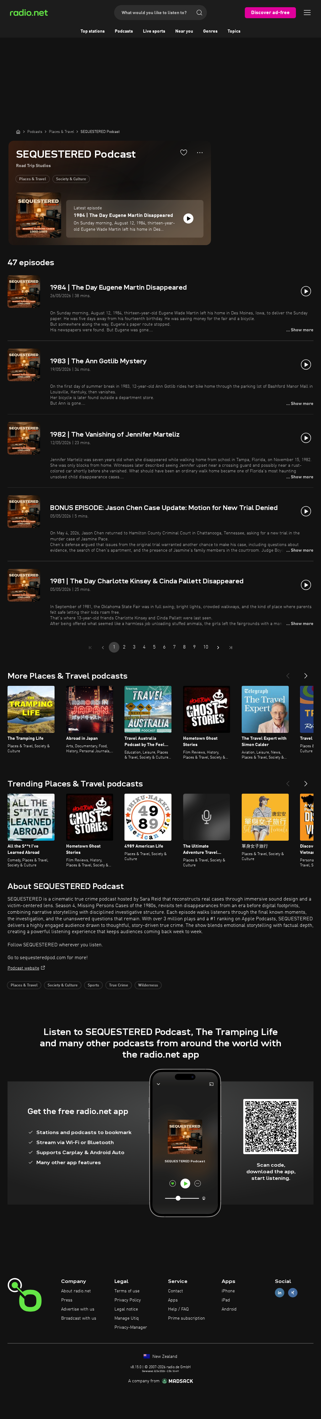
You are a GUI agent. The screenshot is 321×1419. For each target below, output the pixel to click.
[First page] (90, 648)
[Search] (199, 12)
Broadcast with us (78, 1318)
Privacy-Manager (130, 1327)
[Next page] (218, 648)
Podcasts (124, 31)
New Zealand (164, 1356)
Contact (175, 1291)
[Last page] (231, 648)
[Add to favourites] (184, 152)
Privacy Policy (127, 1300)
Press (66, 1300)
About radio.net (76, 1291)
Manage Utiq (126, 1318)
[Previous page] (103, 648)
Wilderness (148, 985)
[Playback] (188, 218)
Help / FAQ (178, 1309)
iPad (226, 1300)
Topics (234, 31)
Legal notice (126, 1309)
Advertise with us (77, 1309)
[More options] (199, 152)
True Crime (118, 985)
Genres (210, 31)
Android (229, 1309)
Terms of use (126, 1291)
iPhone (228, 1291)
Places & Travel (32, 179)
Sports (93, 985)
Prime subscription (186, 1318)
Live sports (154, 31)
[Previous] (287, 673)
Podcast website (23, 968)
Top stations (93, 31)
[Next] (305, 673)
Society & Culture (71, 179)
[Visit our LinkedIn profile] (279, 1293)
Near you (184, 31)
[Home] (18, 131)
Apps (173, 1300)
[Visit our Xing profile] (292, 1293)
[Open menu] (307, 12)
